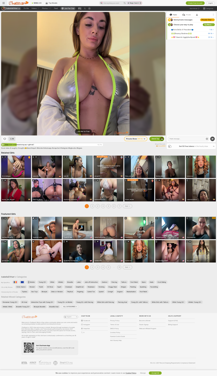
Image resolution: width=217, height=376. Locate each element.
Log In (210, 3)
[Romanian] (15, 282)
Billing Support (173, 324)
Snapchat (86, 328)
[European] (22, 282)
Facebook (86, 320)
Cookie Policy (131, 373)
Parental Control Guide (117, 336)
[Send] (212, 139)
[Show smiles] (207, 138)
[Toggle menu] (3, 3)
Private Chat (207, 20)
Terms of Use (114, 324)
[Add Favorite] (4, 139)
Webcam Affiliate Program (147, 328)
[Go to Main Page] (18, 3)
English (69, 317)
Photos (46, 8)
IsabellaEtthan (7, 277)
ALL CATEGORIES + (70, 306)
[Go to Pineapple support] (55, 363)
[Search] (124, 3)
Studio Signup (144, 324)
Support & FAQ (173, 320)
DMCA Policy (114, 328)
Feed (56, 8)
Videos (35, 8)
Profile (26, 8)
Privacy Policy (114, 320)
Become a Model (144, 320)
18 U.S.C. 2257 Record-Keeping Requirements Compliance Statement (172, 363)
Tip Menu (208, 25)
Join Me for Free (83, 131)
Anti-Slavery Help (116, 340)
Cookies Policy (115, 332)
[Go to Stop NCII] (66, 363)
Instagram (86, 324)
